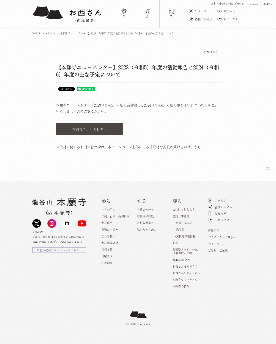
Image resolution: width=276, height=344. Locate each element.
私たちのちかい (147, 229)
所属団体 (213, 230)
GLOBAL (267, 3)
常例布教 (107, 249)
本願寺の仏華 (180, 286)
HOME (36, 33)
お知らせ (229, 11)
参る (106, 200)
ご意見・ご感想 (218, 250)
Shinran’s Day (181, 259)
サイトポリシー (218, 244)
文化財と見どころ (183, 209)
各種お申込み (204, 19)
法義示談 (107, 263)
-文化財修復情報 (184, 236)
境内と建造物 (180, 216)
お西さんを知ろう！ (185, 266)
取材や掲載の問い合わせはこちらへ (59, 250)
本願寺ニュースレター (89, 129)
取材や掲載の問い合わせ (227, 4)
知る (141, 200)
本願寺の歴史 (145, 216)
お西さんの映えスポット (187, 273)
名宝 (175, 243)
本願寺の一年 (145, 209)
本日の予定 (108, 209)
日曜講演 (107, 256)
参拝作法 (107, 223)
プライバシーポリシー (222, 237)
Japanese (253, 3)
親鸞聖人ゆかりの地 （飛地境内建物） (185, 251)
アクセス (201, 11)
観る (177, 200)
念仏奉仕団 (108, 236)
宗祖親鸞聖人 (145, 223)
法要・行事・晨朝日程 (115, 216)
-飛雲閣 (178, 229)
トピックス (230, 19)
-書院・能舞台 (182, 223)
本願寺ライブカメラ (185, 279)
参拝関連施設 (109, 243)
